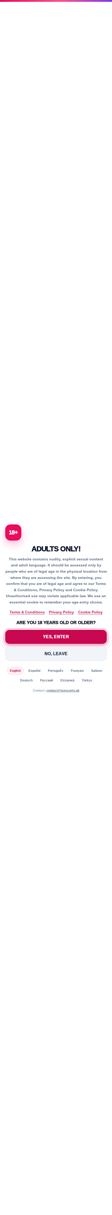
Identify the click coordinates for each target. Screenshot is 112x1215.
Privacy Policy (61, 612)
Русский (46, 680)
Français (77, 671)
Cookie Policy (90, 612)
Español (34, 671)
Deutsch (26, 680)
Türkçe (87, 680)
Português (55, 671)
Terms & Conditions (27, 612)
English (15, 671)
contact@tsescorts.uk (62, 690)
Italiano (96, 671)
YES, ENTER (56, 637)
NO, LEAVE (56, 653)
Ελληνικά (67, 680)
